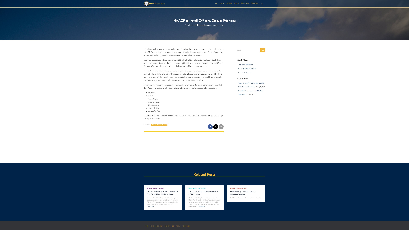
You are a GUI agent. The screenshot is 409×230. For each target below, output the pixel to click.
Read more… (151, 206)
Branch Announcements (159, 124)
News (222, 3)
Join (216, 3)
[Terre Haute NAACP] (154, 3)
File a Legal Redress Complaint (247, 68)
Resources (254, 3)
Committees (245, 3)
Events (236, 3)
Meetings (229, 3)
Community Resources (244, 73)
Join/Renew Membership (245, 64)
